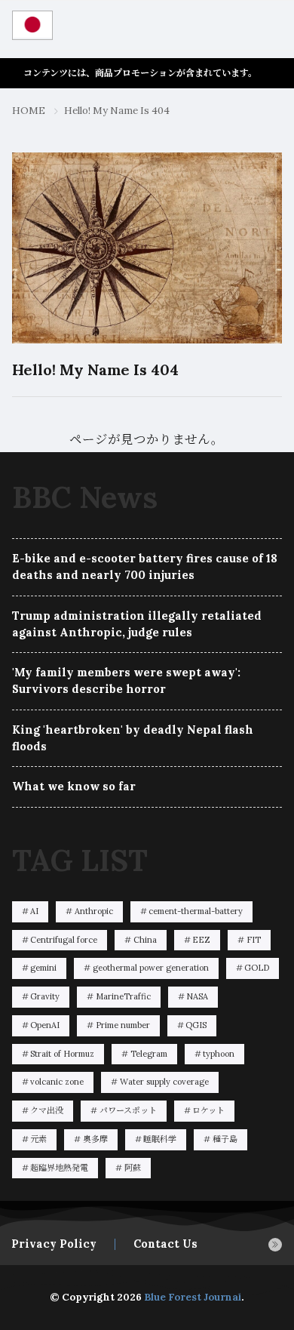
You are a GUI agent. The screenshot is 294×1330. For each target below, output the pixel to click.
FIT (254, 939)
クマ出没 (46, 1110)
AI (34, 911)
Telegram (148, 1053)
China (145, 939)
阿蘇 (132, 1167)
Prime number (123, 1025)
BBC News (85, 497)
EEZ (201, 939)
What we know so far (74, 786)
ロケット (208, 1110)
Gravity (45, 996)
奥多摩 (95, 1139)
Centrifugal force (63, 939)
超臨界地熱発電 (59, 1167)
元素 (38, 1139)
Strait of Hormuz (62, 1053)
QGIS (196, 1025)
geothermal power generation (151, 967)
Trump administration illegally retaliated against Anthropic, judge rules (137, 623)
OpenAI (45, 1025)
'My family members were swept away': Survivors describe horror (126, 680)
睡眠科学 (159, 1139)
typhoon (218, 1053)
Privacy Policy (53, 1244)
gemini (43, 967)
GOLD (256, 967)
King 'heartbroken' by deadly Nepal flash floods (132, 737)
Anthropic (94, 911)
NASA (197, 996)
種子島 (225, 1139)
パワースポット (128, 1110)
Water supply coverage (164, 1081)
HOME (28, 110)
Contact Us (165, 1244)
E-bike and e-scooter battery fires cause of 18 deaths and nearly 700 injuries (144, 566)
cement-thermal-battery (196, 911)
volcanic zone (57, 1081)
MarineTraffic (123, 996)
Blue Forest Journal (192, 1297)
